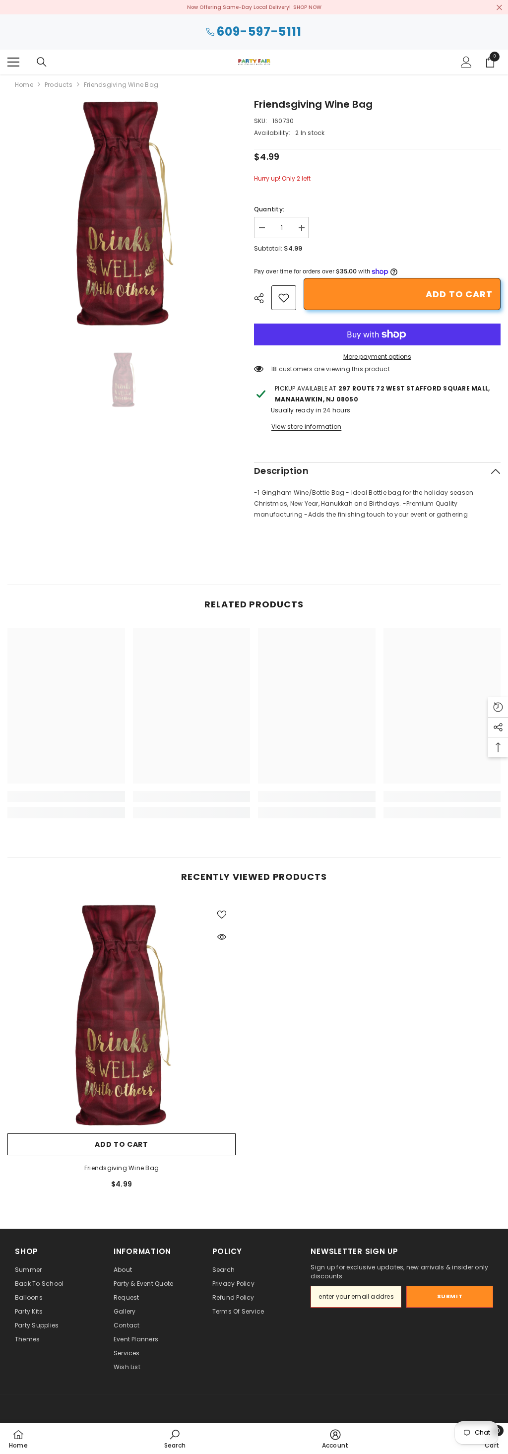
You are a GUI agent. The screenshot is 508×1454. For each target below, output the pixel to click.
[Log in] (466, 62)
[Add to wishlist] (222, 914)
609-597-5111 (259, 32)
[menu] (13, 62)
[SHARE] (262, 298)
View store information (306, 426)
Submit (449, 1296)
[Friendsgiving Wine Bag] (121, 1014)
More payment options (377, 356)
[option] (123, 213)
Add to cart (459, 294)
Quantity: (269, 209)
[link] (283, 297)
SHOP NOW (307, 7)
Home (24, 84)
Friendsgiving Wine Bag (121, 1168)
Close (499, 7)
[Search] (42, 62)
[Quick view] (222, 937)
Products (58, 84)
